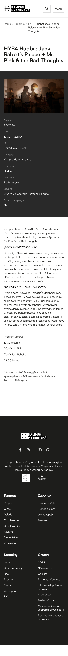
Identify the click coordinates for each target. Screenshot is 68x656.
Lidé (6, 573)
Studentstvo (11, 537)
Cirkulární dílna (12, 526)
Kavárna (8, 531)
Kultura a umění (47, 508)
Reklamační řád (46, 600)
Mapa (7, 562)
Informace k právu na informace (50, 586)
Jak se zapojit (45, 514)
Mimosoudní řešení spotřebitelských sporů (51, 607)
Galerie (8, 514)
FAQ (6, 596)
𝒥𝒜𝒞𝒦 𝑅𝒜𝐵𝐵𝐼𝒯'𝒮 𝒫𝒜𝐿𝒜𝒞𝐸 (20, 247)
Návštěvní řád (45, 568)
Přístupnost (44, 594)
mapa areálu (20, 148)
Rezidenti (43, 520)
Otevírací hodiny (13, 568)
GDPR (41, 562)
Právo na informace (49, 579)
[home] (23, 8)
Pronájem (9, 579)
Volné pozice (11, 591)
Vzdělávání (10, 543)
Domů (7, 23)
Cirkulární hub (12, 520)
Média (7, 585)
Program (20, 23)
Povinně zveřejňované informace (50, 617)
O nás (7, 508)
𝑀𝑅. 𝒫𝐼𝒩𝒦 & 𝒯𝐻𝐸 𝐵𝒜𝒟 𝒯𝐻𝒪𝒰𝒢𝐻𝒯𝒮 (25, 286)
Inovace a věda (46, 503)
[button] (58, 9)
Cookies (42, 573)
